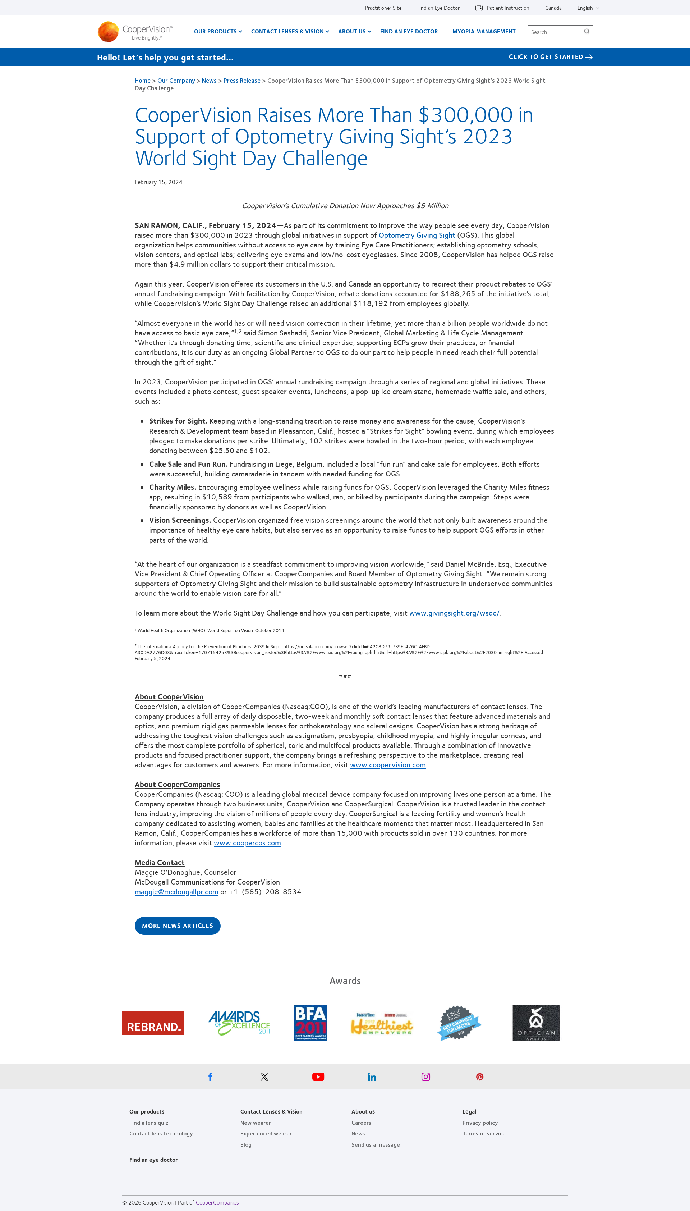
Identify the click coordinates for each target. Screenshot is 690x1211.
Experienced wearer (266, 1133)
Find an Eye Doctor (438, 7)
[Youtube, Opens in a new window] (318, 1078)
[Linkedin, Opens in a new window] (372, 1078)
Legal (469, 1111)
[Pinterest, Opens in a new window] (480, 1078)
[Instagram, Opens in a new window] (426, 1078)
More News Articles (177, 925)
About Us (352, 31)
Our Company (176, 80)
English (585, 7)
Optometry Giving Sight (417, 235)
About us (363, 1111)
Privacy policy (480, 1122)
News (209, 80)
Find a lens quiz (149, 1122)
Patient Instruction (508, 7)
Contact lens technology (161, 1133)
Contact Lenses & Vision (287, 31)
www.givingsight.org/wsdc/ (454, 612)
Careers (361, 1122)
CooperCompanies (217, 1202)
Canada (553, 7)
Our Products (215, 31)
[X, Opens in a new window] (264, 1078)
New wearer (255, 1122)
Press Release (242, 80)
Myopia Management (484, 31)
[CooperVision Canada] (138, 31)
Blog (246, 1144)
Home (143, 80)
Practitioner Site (383, 7)
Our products (146, 1111)
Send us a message (375, 1144)
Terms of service (484, 1133)
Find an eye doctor (153, 1159)
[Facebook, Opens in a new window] (210, 1078)
